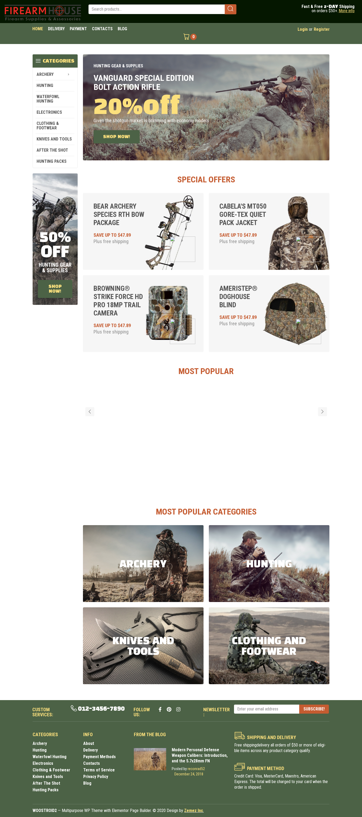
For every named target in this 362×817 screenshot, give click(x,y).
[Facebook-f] (160, 709)
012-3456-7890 (101, 709)
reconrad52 (196, 769)
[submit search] (230, 9)
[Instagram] (178, 709)
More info (347, 10)
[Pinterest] (169, 709)
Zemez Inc (193, 810)
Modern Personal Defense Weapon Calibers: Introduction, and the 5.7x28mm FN (200, 755)
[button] (89, 411)
